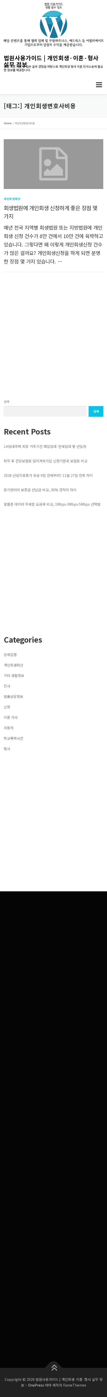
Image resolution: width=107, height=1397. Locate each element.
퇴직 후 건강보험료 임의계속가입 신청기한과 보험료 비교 (45, 460)
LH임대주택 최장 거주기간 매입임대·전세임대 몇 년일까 (45, 446)
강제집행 (10, 654)
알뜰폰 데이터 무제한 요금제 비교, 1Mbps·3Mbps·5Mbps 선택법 (52, 504)
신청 (7, 706)
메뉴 (97, 84)
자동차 (8, 727)
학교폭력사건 (13, 738)
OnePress (36, 1385)
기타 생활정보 (14, 675)
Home (8, 123)
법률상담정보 (13, 696)
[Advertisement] (53, 335)
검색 (6, 401)
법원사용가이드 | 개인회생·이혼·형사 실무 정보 (51, 61)
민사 (7, 685)
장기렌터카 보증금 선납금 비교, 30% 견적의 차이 (40, 489)
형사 (7, 748)
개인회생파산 (12, 199)
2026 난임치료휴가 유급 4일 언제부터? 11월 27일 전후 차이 (48, 475)
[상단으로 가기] (53, 1368)
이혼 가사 (11, 717)
